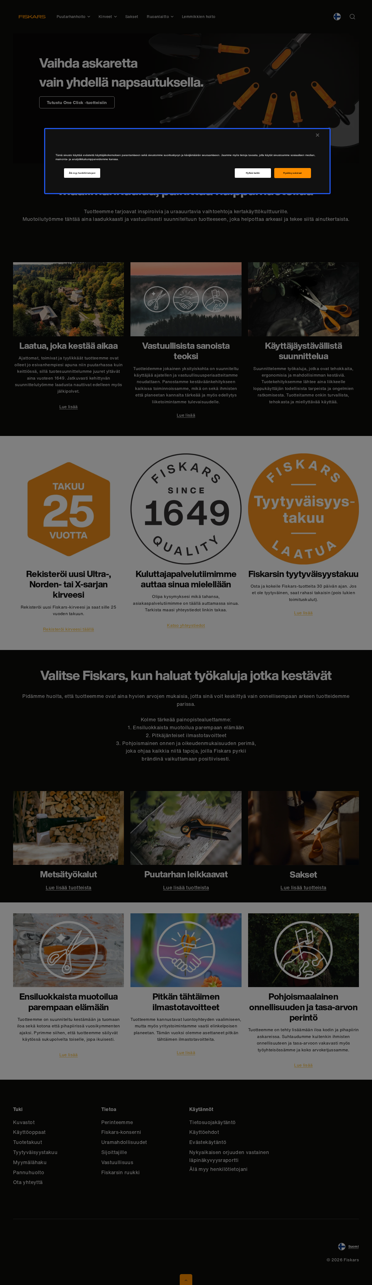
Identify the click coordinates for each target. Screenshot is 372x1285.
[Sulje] (318, 135)
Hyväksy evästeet (292, 173)
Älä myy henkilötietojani (82, 173)
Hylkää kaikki (253, 173)
